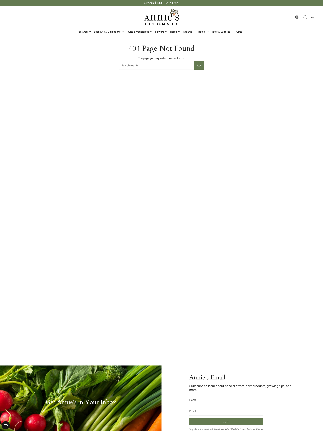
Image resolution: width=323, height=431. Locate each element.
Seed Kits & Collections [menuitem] (107, 31)
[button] (305, 17)
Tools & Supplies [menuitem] (221, 31)
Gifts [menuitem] (239, 31)
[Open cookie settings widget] (6, 425)
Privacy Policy (246, 429)
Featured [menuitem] (83, 31)
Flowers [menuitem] (159, 31)
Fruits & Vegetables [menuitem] (138, 31)
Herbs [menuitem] (173, 31)
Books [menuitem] (201, 31)
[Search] (199, 65)
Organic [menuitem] (187, 31)
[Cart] (312, 17)
